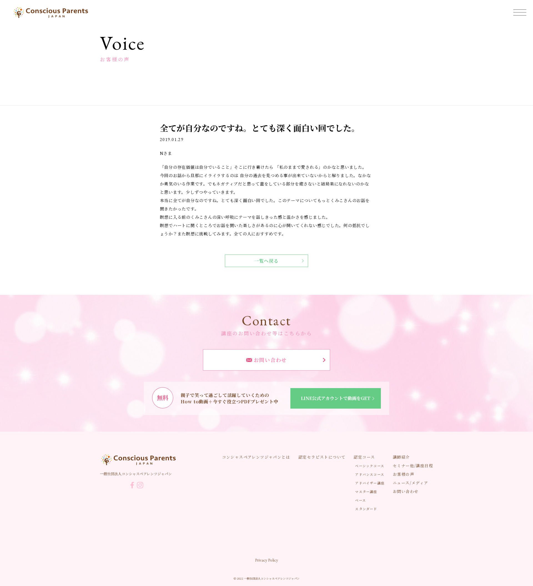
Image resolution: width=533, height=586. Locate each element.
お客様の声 (403, 474)
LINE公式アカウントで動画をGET (335, 398)
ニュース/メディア (410, 483)
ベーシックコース (369, 465)
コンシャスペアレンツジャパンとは (256, 457)
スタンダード (366, 508)
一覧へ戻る (266, 261)
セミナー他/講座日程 (413, 465)
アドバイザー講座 (369, 483)
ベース (360, 500)
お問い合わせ (269, 359)
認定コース (364, 457)
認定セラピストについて (321, 457)
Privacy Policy (266, 560)
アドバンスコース (369, 474)
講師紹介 (401, 457)
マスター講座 (366, 491)
